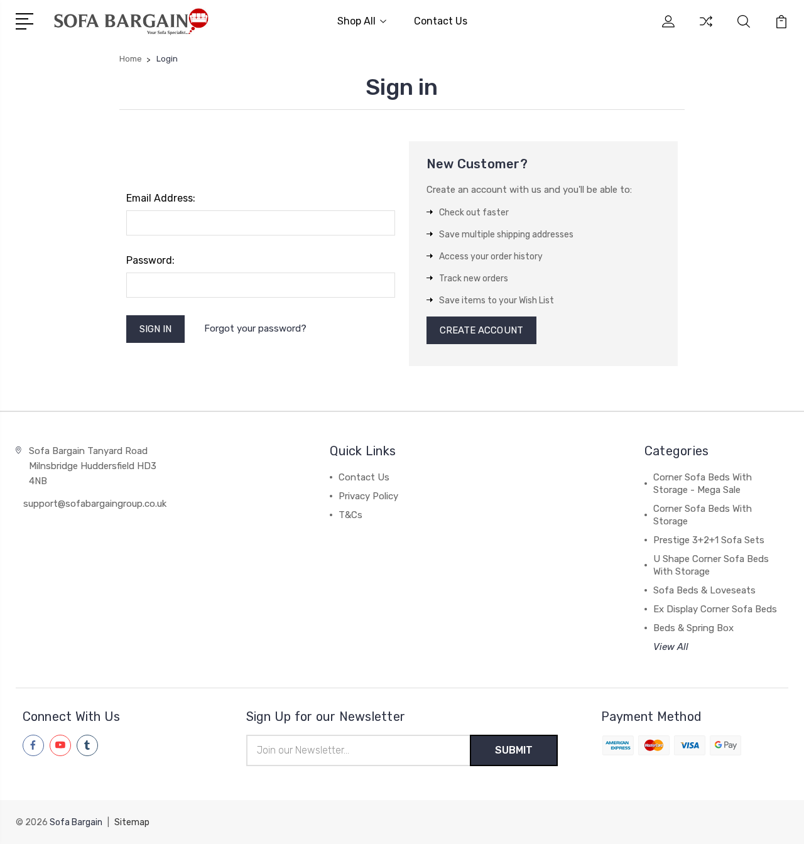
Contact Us (440, 21)
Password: (150, 260)
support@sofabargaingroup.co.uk (94, 503)
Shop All (356, 21)
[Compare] (706, 28)
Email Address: (160, 198)
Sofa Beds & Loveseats (704, 590)
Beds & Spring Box (693, 628)
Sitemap (131, 822)
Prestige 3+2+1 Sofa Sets (708, 540)
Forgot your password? (255, 328)
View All (670, 646)
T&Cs (350, 515)
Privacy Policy (368, 496)
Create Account (481, 330)
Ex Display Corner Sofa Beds (715, 609)
